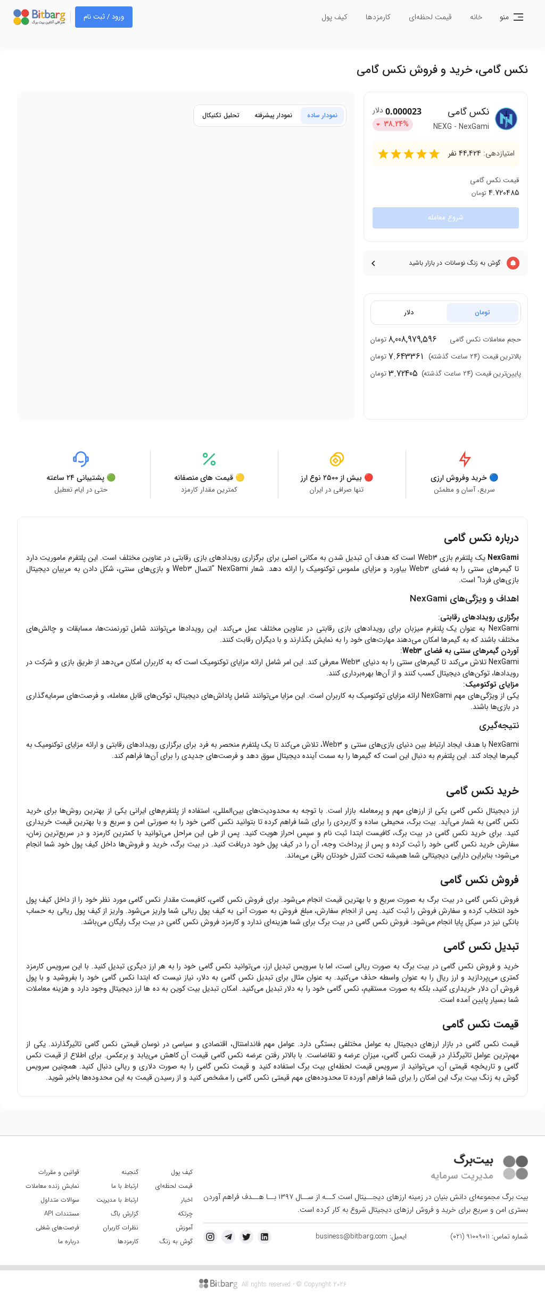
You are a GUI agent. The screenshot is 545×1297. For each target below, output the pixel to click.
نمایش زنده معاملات (52, 1186)
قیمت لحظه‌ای (430, 17)
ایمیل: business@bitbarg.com (361, 1237)
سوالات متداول (59, 1200)
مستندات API (61, 1214)
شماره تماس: (489, 1237)
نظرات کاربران (120, 1227)
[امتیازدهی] (383, 154)
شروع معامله (446, 217)
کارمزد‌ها (128, 1241)
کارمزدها (378, 17)
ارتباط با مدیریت (117, 1200)
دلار (409, 312)
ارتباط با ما (124, 1186)
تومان (482, 312)
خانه (476, 17)
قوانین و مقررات (58, 1172)
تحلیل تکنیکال (221, 115)
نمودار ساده (322, 115)
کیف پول (334, 17)
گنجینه (129, 1172)
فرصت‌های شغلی (57, 1227)
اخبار (187, 1200)
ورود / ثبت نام (104, 16)
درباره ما (68, 1241)
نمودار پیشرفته (273, 115)
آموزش (184, 1227)
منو (504, 17)
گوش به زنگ (176, 1241)
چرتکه (185, 1214)
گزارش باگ (124, 1214)
